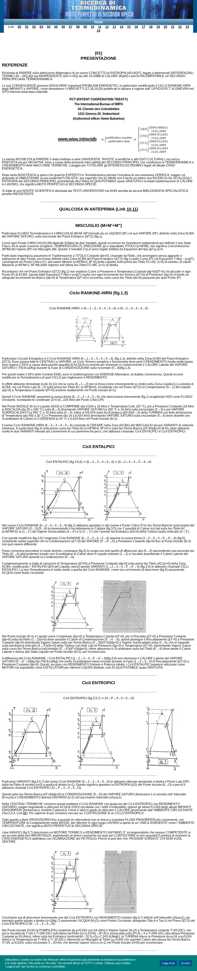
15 (129, 27)
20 (165, 27)
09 (85, 27)
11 (99, 27)
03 (41, 27)
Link (11, 27)
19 (158, 27)
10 (92, 27)
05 (56, 27)
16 (136, 27)
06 (63, 27)
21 (172, 27)
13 (114, 27)
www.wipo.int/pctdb (77, 139)
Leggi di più (168, 963)
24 (98, 30)
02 (34, 27)
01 (26, 27)
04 (48, 27)
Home (98, 21)
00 (19, 27)
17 (143, 27)
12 (107, 27)
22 (180, 27)
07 (70, 27)
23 (187, 27)
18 (151, 27)
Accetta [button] (185, 963)
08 (78, 27)
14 (121, 27)
